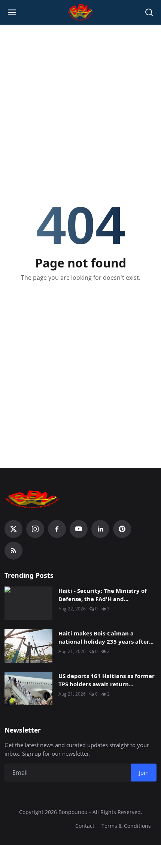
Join (144, 772)
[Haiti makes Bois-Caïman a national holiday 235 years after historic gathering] (28, 646)
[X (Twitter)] (13, 529)
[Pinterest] (122, 529)
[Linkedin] (100, 529)
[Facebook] (57, 529)
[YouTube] (79, 529)
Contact (84, 825)
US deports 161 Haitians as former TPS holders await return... (106, 680)
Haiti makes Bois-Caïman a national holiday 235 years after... (106, 637)
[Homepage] (80, 12)
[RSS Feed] (13, 551)
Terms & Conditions (126, 825)
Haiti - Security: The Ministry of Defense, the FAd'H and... (102, 595)
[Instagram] (35, 529)
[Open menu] (12, 12)
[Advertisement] (80, 79)
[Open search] (149, 12)
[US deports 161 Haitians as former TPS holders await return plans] (28, 688)
